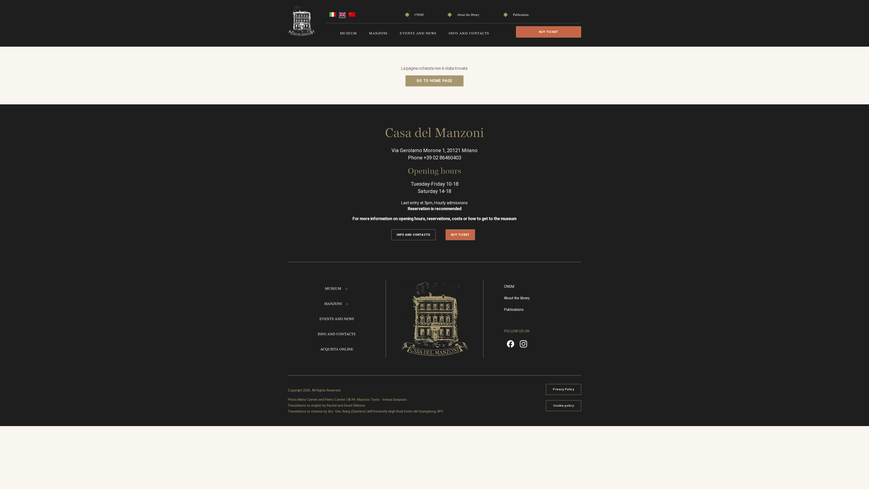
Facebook (510, 345)
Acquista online (336, 349)
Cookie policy (563, 405)
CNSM (419, 14)
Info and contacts (469, 33)
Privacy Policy (563, 389)
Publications (521, 14)
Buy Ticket (548, 32)
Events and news (418, 33)
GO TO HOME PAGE (435, 81)
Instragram (523, 345)
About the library (468, 14)
